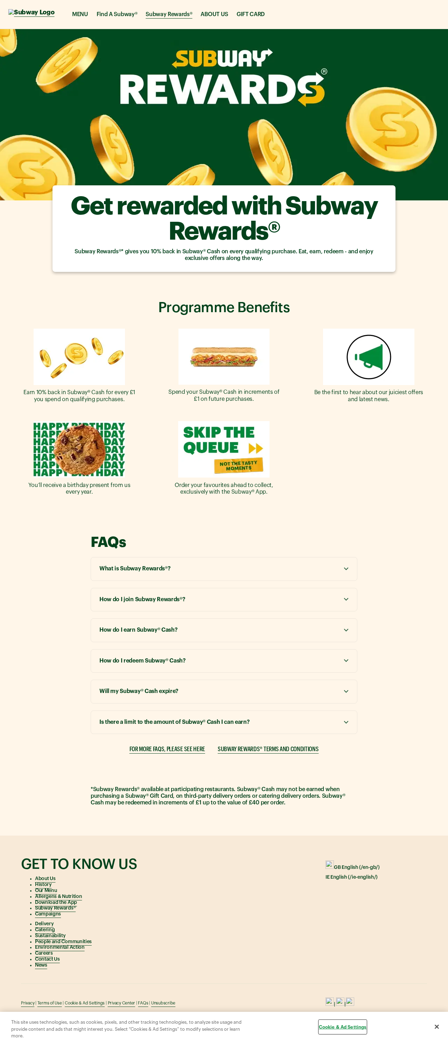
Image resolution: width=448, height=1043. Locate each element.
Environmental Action (60, 947)
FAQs (143, 1003)
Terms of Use (49, 1003)
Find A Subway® (117, 14)
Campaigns (48, 914)
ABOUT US (214, 14)
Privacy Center (121, 1003)
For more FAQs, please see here (167, 749)
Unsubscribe (163, 1003)
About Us (45, 878)
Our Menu (46, 890)
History (43, 884)
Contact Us (47, 959)
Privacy (27, 1003)
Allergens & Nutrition (58, 896)
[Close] (436, 1026)
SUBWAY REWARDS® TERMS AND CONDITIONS (268, 749)
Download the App (56, 902)
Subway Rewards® (169, 14)
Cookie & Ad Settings (85, 1003)
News (41, 965)
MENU (80, 14)
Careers (44, 953)
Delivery (44, 923)
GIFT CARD (251, 14)
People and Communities (63, 941)
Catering (45, 929)
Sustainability (50, 935)
